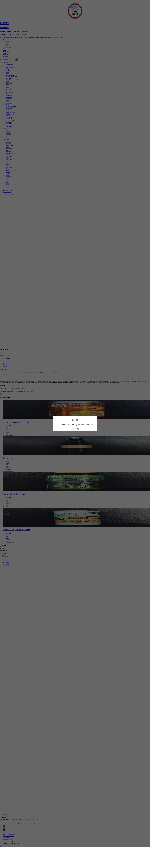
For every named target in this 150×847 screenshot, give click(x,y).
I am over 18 (75, 429)
